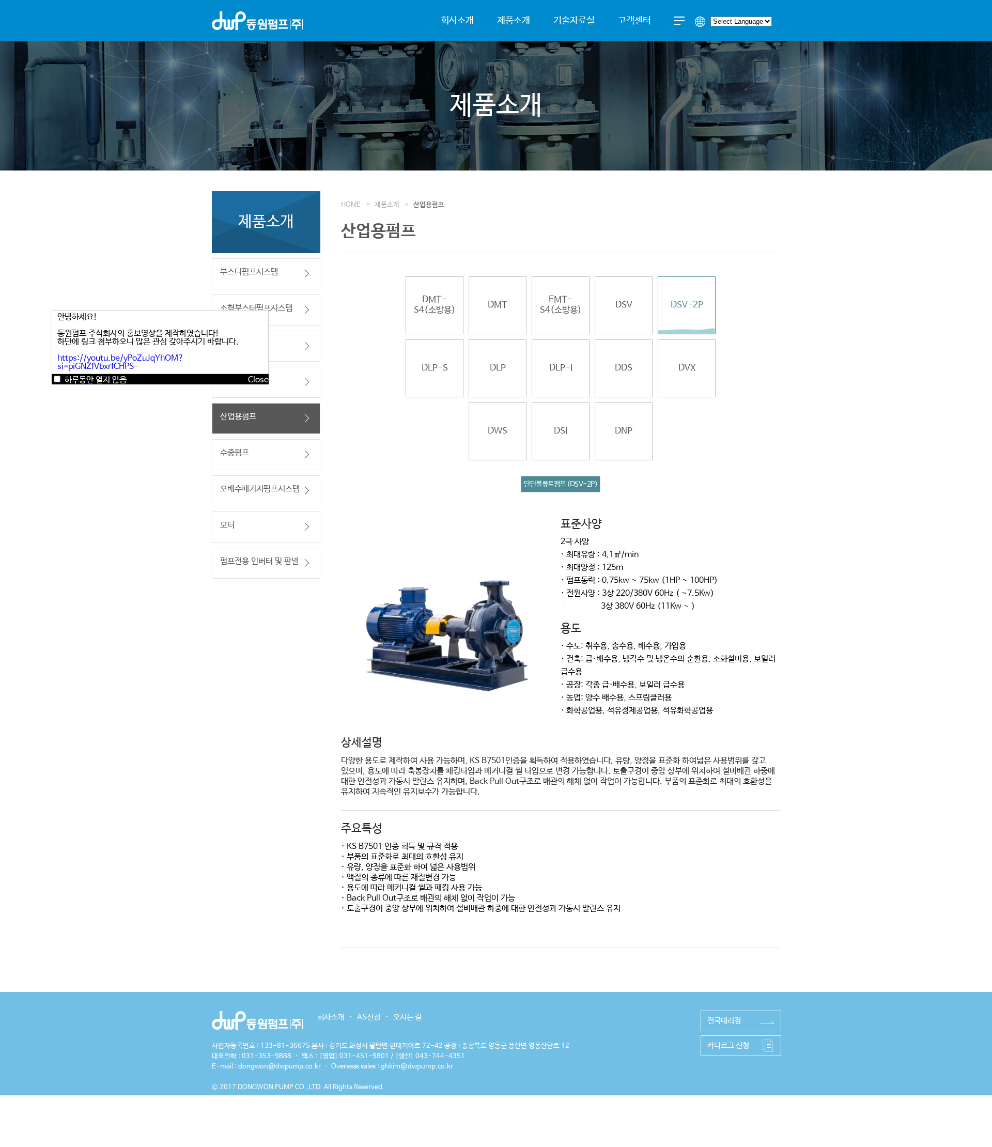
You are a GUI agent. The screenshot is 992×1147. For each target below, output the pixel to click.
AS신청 (368, 1017)
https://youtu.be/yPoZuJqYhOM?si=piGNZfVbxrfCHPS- (120, 362)
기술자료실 (574, 21)
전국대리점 (724, 1020)
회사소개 (457, 21)
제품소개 (513, 21)
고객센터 (634, 21)
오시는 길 (407, 1017)
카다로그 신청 (728, 1045)
